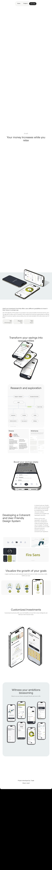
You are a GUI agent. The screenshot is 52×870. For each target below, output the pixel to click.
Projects (25, 3)
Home (18, 3)
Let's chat (32, 3)
